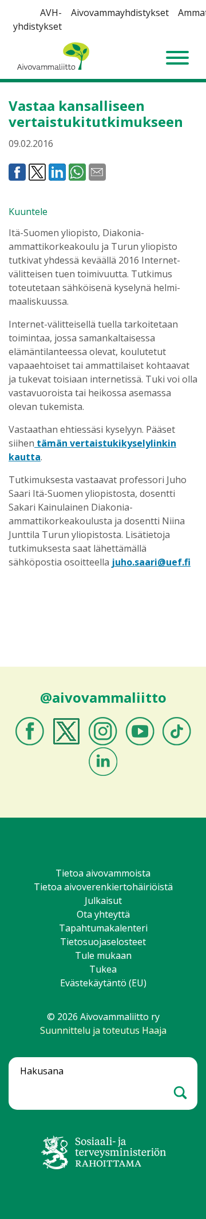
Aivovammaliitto (51, 70)
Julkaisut (103, 900)
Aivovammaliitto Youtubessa (139, 731)
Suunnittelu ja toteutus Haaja (103, 1030)
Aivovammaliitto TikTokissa (177, 731)
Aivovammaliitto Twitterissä (66, 731)
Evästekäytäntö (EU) (103, 983)
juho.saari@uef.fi (151, 562)
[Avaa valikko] (177, 57)
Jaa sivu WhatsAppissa (77, 172)
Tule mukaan (103, 955)
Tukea (103, 969)
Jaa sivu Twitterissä (37, 172)
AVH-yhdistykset (37, 19)
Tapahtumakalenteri (103, 928)
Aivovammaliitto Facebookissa (29, 731)
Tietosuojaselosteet (103, 941)
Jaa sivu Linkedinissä (57, 172)
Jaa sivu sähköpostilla (97, 172)
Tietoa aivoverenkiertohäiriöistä (103, 887)
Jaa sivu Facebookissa (17, 172)
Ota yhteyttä (103, 914)
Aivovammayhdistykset (120, 12)
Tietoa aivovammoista (103, 873)
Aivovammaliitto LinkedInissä (103, 761)
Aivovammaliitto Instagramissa (103, 731)
